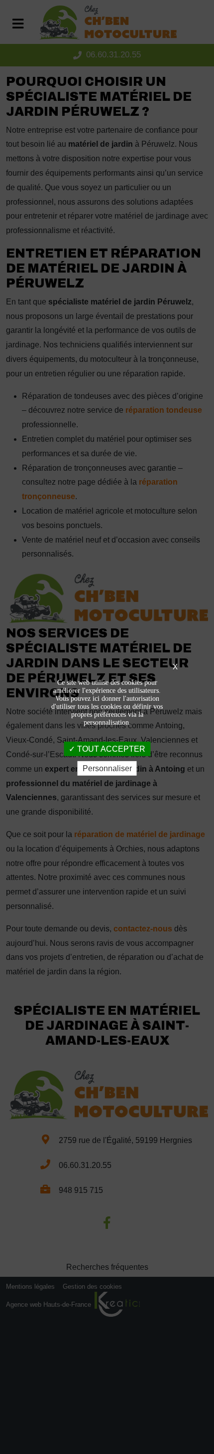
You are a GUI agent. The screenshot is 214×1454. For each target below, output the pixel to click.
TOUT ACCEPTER (110, 748)
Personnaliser (107, 768)
